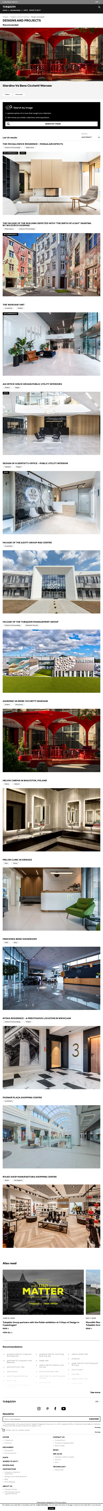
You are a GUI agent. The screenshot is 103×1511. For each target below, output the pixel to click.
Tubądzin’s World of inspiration (12, 1473)
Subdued (8, 467)
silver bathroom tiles (48, 1387)
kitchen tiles (77, 1383)
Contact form (60, 1440)
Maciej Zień (9, 1450)
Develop (97, 1427)
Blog (6, 1479)
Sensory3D (59, 1470)
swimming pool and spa (17, 1376)
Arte (56, 1462)
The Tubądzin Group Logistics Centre (12, 1492)
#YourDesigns (10, 1482)
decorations (12, 1372)
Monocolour (19, 94)
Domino (58, 1459)
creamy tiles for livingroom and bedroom (83, 1389)
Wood (7, 1180)
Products (8, 1443)
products (76, 1359)
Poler (6, 942)
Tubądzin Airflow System (64, 1457)
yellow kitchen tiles (80, 1354)
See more (95, 1392)
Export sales (60, 1445)
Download (8, 1465)
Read (5, 1328)
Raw (6, 863)
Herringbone (18, 1180)
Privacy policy (60, 1502)
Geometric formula (32, 625)
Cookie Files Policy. (42, 1505)
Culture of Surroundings (12, 147)
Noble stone (30, 147)
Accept (51, 1508)
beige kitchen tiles (80, 1379)
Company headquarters (64, 1443)
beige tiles (43, 1361)
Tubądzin (5, 17)
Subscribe (94, 1419)
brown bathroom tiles (49, 1372)
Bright (17, 387)
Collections (9, 1440)
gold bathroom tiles (15, 1367)
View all (7, 1332)
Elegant (18, 467)
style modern (77, 1370)
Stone (7, 784)
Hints (26, 10)
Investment (8, 308)
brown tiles (12, 1381)
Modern (7, 94)
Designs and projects (38, 17)
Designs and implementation (16, 1476)
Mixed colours (9, 229)
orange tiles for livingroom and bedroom (18, 1386)
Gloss (15, 942)
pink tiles (75, 1374)
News (56, 1450)
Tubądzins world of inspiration (19, 17)
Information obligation (45, 1502)
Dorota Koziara (10, 1453)
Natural (16, 784)
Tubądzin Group (11, 1489)
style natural (45, 1382)
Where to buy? (35, 10)
